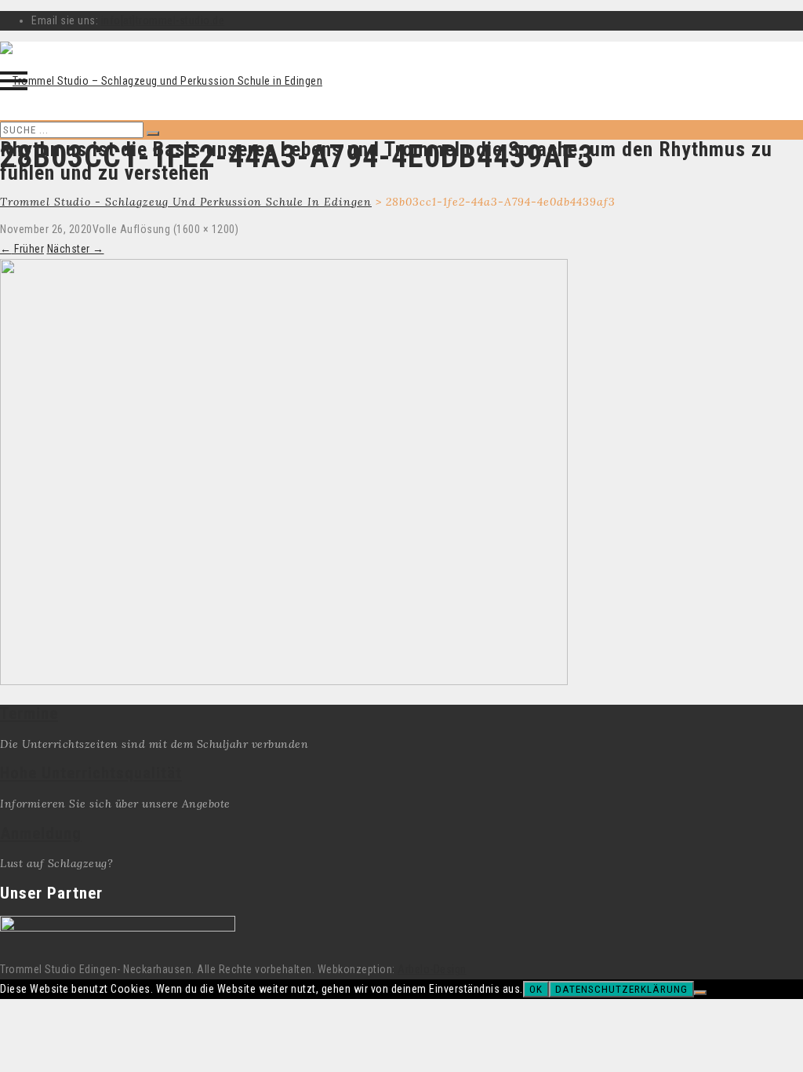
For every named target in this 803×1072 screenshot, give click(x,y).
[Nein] (700, 992)
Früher (22, 248)
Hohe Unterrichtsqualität (91, 773)
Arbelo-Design (432, 969)
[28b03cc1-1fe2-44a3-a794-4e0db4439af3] (284, 681)
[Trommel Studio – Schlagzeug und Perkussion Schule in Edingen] (161, 81)
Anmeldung (41, 833)
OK (536, 989)
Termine (29, 713)
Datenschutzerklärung (621, 989)
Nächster (75, 248)
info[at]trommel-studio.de (163, 20)
